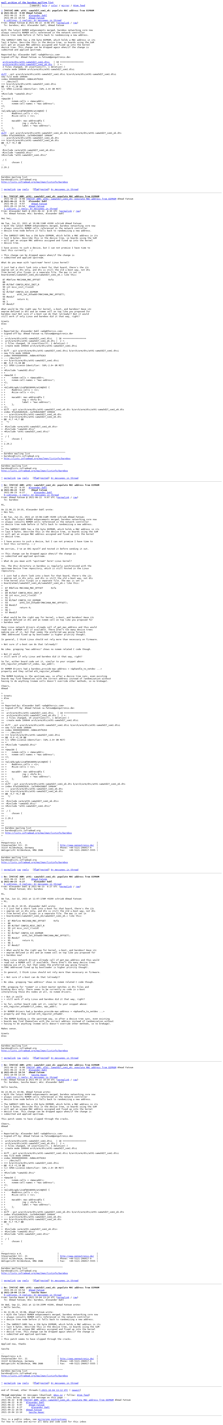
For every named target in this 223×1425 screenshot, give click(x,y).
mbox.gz (58, 1395)
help (44, 5)
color (54, 5)
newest (76, 1390)
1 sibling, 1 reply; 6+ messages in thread (30, 208)
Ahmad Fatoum (36, 18)
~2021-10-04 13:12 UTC (54, 1390)
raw (75, 23)
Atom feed (79, 5)
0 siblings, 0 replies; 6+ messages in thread (32, 884)
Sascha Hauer (39, 1075)
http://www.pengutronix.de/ (77, 845)
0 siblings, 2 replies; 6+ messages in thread (32, 20)
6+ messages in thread (64, 189)
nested (44, 189)
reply (25, 189)
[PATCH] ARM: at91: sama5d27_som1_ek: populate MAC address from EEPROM (71, 199)
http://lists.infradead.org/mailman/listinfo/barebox (34, 182)
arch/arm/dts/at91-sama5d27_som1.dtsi (26, 62)
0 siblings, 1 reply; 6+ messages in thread (31, 495)
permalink (63, 23)
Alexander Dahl (38, 15)
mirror (65, 5)
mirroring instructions (52, 1419)
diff (4, 74)
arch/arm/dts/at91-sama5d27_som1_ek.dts (27, 64)
